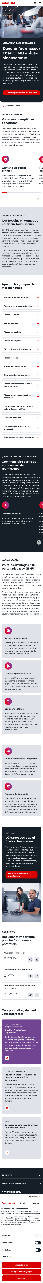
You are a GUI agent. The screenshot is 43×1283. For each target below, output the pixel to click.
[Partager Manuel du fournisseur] (30, 959)
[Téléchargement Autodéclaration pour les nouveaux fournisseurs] (37, 995)
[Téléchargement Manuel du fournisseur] (37, 959)
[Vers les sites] (7, 1152)
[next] (39, 198)
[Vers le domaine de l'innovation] (7, 1108)
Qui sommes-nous (12, 106)
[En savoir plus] (7, 1058)
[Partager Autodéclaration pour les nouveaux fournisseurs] (30, 995)
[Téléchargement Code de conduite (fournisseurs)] (37, 976)
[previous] (4, 198)
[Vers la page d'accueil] (8, 3)
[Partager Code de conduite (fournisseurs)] (30, 976)
